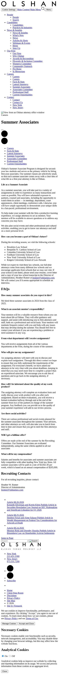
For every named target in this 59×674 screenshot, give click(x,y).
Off (13, 656)
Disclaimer (12, 595)
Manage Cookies (9, 624)
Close (4, 671)
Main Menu (35, 9)
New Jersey (18, 107)
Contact (10, 97)
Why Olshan (18, 56)
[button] (4, 143)
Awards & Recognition (23, 58)
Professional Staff (20, 92)
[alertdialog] (29, 650)
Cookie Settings (8, 10)
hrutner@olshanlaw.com (43, 278)
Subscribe (11, 580)
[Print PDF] (4, 136)
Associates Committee (23, 89)
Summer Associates (21, 87)
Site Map (11, 600)
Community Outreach (22, 66)
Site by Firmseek (14, 606)
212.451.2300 (13, 556)
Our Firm (11, 51)
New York (17, 105)
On (6, 656)
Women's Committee (22, 63)
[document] (29, 650)
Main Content (23, 9)
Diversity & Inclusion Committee (28, 61)
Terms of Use (32, 618)
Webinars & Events (21, 43)
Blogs (15, 45)
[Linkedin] (10, 571)
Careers (10, 74)
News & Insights (14, 30)
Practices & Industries (22, 27)
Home (9, 590)
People (10, 14)
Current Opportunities (22, 94)
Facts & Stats (18, 82)
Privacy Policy (13, 598)
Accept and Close (26, 624)
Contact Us (18, 102)
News (15, 38)
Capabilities (12, 22)
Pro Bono (17, 69)
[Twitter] (10, 578)
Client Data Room (15, 593)
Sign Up (16, 48)
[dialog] (29, 617)
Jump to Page (7, 538)
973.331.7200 (13, 561)
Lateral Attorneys (20, 84)
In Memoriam (19, 71)
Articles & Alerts (20, 40)
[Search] (43, 9)
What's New (18, 35)
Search (16, 20)
